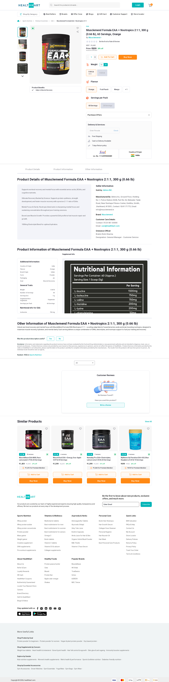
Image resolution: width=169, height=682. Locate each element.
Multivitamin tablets (51, 521)
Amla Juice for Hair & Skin (81, 535)
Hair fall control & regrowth (77, 650)
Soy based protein (90, 641)
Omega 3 (47, 535)
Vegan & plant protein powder (71, 641)
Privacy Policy (131, 547)
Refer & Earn (21, 568)
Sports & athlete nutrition (92, 659)
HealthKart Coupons (24, 579)
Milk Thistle (76, 543)
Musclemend (94, 37)
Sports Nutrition (36, 355)
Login (137, 5)
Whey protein (22, 521)
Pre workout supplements (26, 550)
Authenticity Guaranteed (26, 582)
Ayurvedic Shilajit (78, 524)
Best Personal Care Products (109, 543)
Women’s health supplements (48, 659)
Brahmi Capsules (78, 532)
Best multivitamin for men (53, 524)
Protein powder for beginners (28, 641)
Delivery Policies (132, 539)
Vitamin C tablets (50, 543)
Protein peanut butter (52, 564)
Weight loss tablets (24, 650)
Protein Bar (48, 575)
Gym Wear (78, 669)
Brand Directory (23, 593)
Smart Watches (36, 669)
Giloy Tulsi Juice (77, 528)
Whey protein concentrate (26, 528)
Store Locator (131, 535)
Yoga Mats (60, 669)
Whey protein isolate (24, 524)
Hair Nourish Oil (104, 535)
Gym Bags (69, 669)
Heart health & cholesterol (41, 650)
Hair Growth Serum (106, 524)
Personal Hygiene (105, 532)
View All (148, 421)
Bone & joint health (59, 650)
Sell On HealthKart (23, 597)
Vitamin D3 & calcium (52, 547)
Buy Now (128, 57)
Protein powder (22, 532)
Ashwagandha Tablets (80, 521)
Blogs (91, 14)
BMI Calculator (131, 521)
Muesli (46, 571)
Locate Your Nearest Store (26, 586)
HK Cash (20, 575)
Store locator (139, 14)
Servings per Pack (99, 98)
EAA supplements (23, 547)
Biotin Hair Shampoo (106, 521)
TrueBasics (76, 571)
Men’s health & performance (71, 659)
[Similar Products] (33, 438)
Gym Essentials (49, 669)
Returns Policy (131, 543)
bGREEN (74, 579)
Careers (20, 590)
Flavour (94, 81)
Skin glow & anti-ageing (96, 650)
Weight (94, 64)
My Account (130, 532)
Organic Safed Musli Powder (82, 539)
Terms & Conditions (133, 554)
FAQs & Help (130, 524)
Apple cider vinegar (51, 579)
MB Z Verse (76, 582)
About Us (20, 564)
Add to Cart (35, 475)
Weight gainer (22, 539)
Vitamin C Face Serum (80, 547)
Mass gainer (21, 535)
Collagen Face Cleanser (107, 528)
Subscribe (146, 504)
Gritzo (74, 575)
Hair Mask (102, 539)
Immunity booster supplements (117, 650)
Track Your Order (132, 550)
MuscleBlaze (76, 564)
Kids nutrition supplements (27, 659)
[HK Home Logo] (29, 5)
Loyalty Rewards (23, 571)
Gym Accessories (23, 669)
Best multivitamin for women (55, 528)
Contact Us (130, 528)
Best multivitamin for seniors (54, 532)
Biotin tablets (49, 539)
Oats (46, 568)
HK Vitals (75, 568)
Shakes (47, 582)
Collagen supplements (52, 550)
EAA (87, 26)
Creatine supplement (25, 543)
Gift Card (102, 14)
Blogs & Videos (22, 601)
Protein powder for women (49, 641)
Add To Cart (109, 57)
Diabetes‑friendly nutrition (111, 659)
